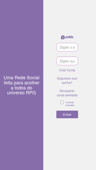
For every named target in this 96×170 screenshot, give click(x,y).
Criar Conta (67, 70)
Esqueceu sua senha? (67, 80)
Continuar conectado (69, 104)
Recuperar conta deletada (67, 92)
